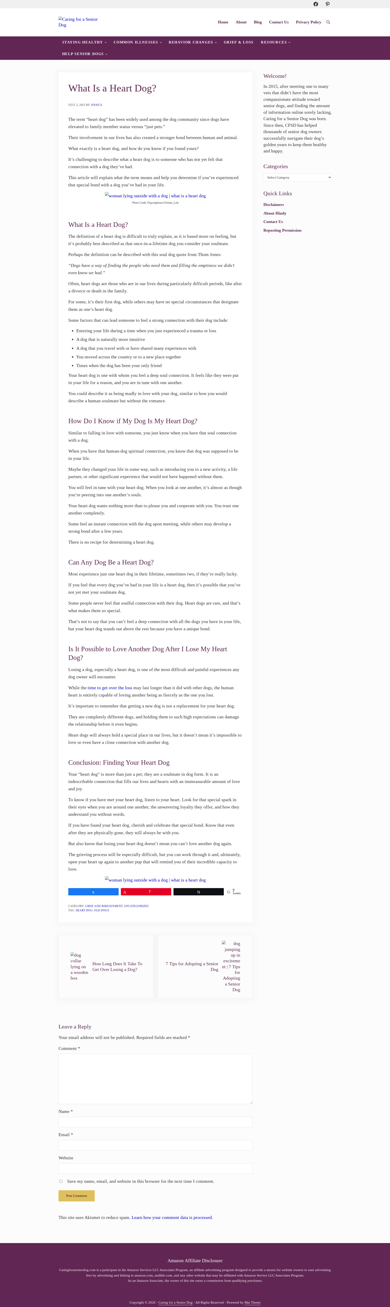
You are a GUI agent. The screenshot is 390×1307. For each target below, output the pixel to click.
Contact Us (273, 221)
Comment (69, 1048)
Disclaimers (273, 204)
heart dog (84, 910)
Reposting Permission (282, 230)
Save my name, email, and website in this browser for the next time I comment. (140, 1181)
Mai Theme (253, 1302)
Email (66, 1134)
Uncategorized (136, 906)
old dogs (101, 910)
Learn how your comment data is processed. (172, 1217)
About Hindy (274, 213)
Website (66, 1157)
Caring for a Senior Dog (175, 1302)
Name (66, 1111)
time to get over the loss (110, 687)
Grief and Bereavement (103, 906)
